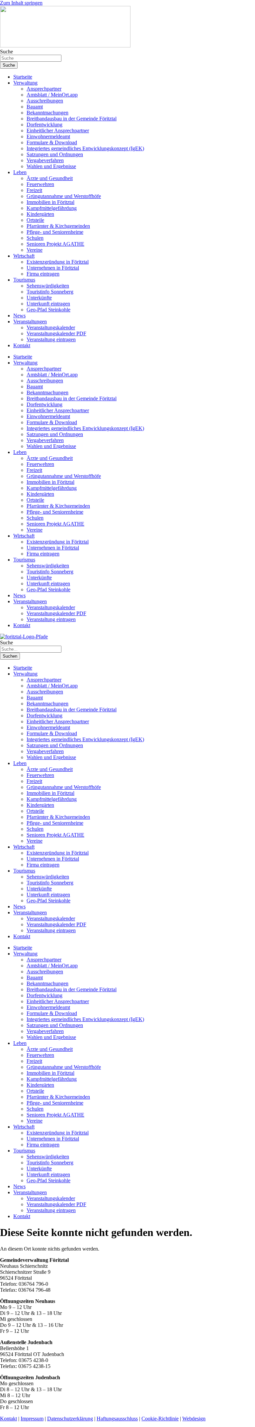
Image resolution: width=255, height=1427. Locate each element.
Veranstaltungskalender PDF (56, 333)
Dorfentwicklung (44, 124)
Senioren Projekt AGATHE (55, 244)
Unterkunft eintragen (48, 303)
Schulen (35, 238)
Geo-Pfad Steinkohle (48, 309)
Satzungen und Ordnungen (55, 154)
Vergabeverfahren (45, 160)
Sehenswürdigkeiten (48, 286)
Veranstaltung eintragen (51, 339)
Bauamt (35, 106)
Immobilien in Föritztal (50, 202)
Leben (20, 172)
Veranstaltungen (30, 321)
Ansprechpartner (44, 89)
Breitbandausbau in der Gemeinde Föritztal (72, 118)
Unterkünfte (39, 297)
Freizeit (34, 190)
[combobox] (30, 58)
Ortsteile (35, 220)
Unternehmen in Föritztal (53, 268)
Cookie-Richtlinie (160, 1418)
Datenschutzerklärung (70, 1418)
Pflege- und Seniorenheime (55, 232)
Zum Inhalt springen (21, 3)
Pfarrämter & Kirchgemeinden (58, 226)
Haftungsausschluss (117, 1418)
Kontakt (21, 345)
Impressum (32, 1418)
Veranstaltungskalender (51, 327)
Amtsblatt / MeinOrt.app (52, 94)
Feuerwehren (40, 184)
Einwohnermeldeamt (48, 136)
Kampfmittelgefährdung (52, 208)
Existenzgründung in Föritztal (58, 262)
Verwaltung (25, 83)
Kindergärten (40, 214)
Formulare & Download (52, 142)
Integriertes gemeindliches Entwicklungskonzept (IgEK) (85, 148)
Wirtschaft (24, 256)
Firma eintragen (43, 274)
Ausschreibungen (45, 100)
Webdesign (194, 1418)
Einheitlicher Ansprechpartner (58, 130)
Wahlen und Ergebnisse (51, 166)
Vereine (34, 250)
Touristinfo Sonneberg (50, 291)
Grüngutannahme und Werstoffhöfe (64, 196)
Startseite (22, 77)
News (19, 315)
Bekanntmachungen (47, 112)
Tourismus (24, 280)
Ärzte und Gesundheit (50, 178)
